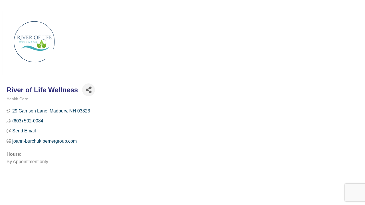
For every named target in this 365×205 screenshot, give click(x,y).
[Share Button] (88, 89)
